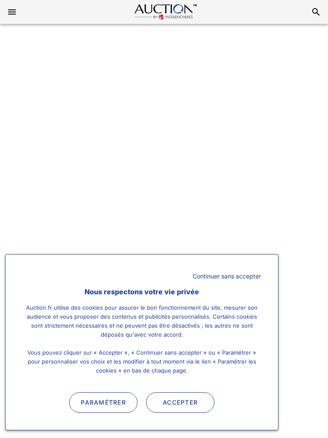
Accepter (180, 402)
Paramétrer (103, 402)
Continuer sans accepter (227, 276)
